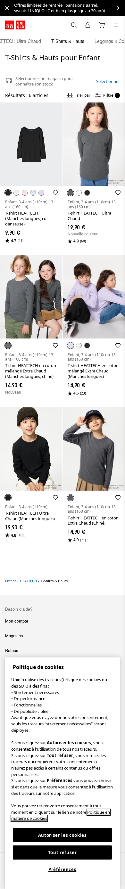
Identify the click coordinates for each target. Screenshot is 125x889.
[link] (69, 8)
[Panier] (102, 25)
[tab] (67, 41)
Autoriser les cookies (62, 835)
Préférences (62, 869)
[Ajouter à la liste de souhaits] (55, 193)
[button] (31, 144)
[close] (7, 8)
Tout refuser (62, 852)
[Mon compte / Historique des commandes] (88, 25)
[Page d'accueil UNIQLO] (15, 25)
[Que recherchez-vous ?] (74, 25)
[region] (62, 773)
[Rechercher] (116, 25)
